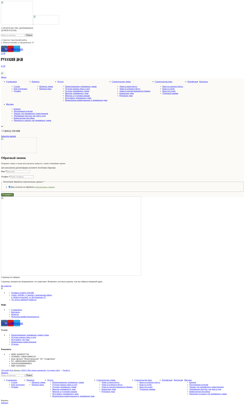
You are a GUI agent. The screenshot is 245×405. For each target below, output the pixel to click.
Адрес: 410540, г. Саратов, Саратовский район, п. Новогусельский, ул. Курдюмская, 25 (31, 296)
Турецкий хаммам (170, 93)
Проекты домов (46, 86)
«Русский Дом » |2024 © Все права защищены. (23, 370)
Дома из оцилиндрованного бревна (134, 91)
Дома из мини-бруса (128, 86)
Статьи (17, 86)
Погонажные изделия (23, 111)
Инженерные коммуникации (23, 342)
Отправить (7, 194)
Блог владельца (20, 89)
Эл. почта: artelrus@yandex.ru (23, 300)
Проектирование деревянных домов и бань (30, 335)
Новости (15, 314)
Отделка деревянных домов (77, 91)
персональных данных (45, 187)
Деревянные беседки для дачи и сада (30, 116)
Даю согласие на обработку (33, 187)
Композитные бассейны (24, 118)
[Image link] (2, 288)
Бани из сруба (168, 89)
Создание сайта (53, 370)
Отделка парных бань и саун (77, 89)
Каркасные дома (126, 93)
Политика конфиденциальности (25, 317)
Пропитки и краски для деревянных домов (32, 120)
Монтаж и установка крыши (77, 96)
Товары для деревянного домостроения (31, 113)
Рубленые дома (126, 96)
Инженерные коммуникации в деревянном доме (86, 100)
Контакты (15, 312)
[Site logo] (17, 24)
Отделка (15, 344)
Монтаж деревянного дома (76, 93)
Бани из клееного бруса (172, 86)
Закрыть (4, 373)
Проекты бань (45, 89)
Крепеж (17, 109)
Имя (3, 171)
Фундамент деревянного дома (78, 98)
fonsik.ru (66, 370)
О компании (16, 310)
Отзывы (17, 91)
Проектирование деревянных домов (81, 86)
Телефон (5, 177)
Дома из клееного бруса (129, 89)
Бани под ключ (168, 91)
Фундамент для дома (20, 340)
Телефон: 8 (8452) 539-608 (22, 293)
